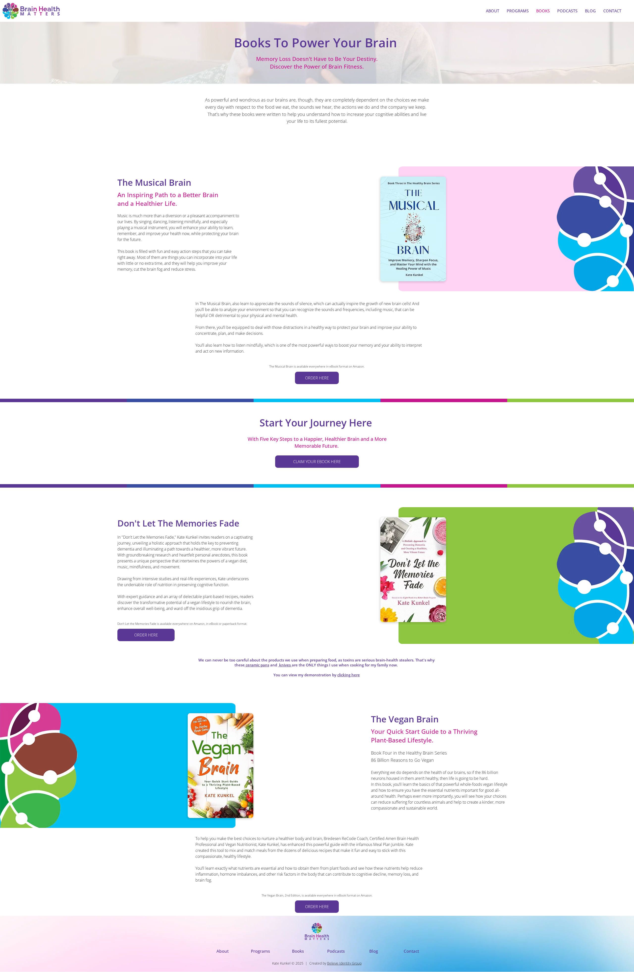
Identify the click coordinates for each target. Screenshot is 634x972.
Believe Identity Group (344, 963)
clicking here (348, 674)
